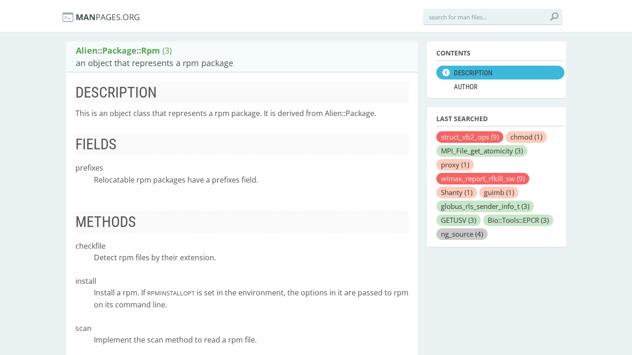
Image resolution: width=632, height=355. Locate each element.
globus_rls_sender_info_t (485, 206)
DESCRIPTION (473, 73)
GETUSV (458, 220)
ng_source (462, 234)
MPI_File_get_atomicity (482, 150)
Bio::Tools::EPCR (518, 220)
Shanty (456, 192)
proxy (455, 164)
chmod (526, 136)
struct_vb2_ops (470, 136)
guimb (499, 192)
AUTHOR (465, 87)
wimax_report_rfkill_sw (483, 178)
